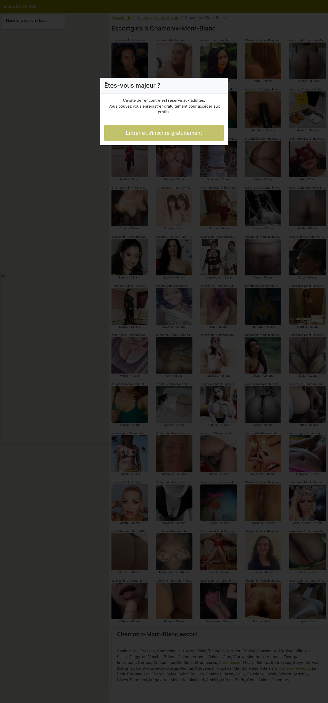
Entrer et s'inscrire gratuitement (164, 133)
